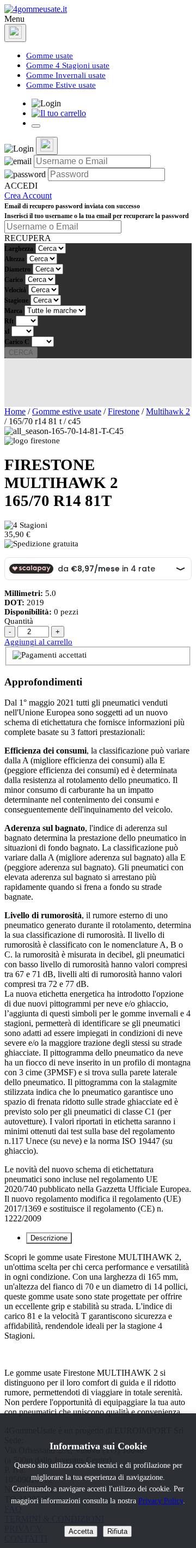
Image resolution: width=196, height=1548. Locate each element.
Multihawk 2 (168, 411)
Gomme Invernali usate (66, 75)
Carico (13, 280)
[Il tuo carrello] (59, 113)
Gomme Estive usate (61, 85)
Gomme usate (49, 55)
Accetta (81, 1531)
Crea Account (28, 195)
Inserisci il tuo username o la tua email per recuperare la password (96, 216)
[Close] (15, 33)
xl (6, 331)
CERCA (21, 352)
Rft (9, 321)
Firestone (123, 411)
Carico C (16, 342)
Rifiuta (117, 1531)
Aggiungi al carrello (38, 641)
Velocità (15, 290)
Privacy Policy (160, 1500)
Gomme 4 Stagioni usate (67, 65)
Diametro (17, 269)
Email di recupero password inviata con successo (72, 206)
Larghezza (18, 248)
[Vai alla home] (35, 9)
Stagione (16, 300)
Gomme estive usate (66, 411)
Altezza (14, 259)
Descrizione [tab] (49, 1238)
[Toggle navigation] (36, 126)
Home (15, 411)
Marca (13, 311)
